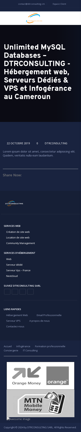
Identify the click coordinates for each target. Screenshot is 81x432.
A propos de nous (39, 320)
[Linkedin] (14, 291)
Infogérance (23, 346)
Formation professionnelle (50, 346)
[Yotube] (22, 291)
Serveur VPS (13, 320)
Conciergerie (11, 350)
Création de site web (18, 232)
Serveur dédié (14, 264)
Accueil (8, 346)
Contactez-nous (15, 326)
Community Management (20, 243)
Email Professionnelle (49, 315)
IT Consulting (30, 350)
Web (8, 259)
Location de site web (18, 237)
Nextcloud (12, 276)
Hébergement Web (17, 315)
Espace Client (59, 3)
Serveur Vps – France (18, 270)
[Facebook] (7, 291)
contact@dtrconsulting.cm (31, 3)
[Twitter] (30, 291)
